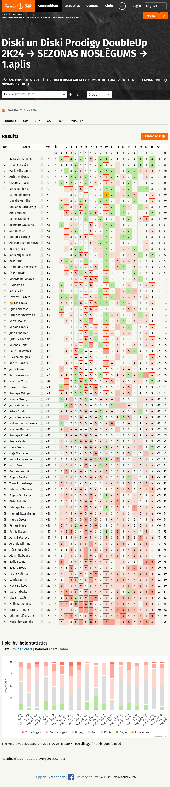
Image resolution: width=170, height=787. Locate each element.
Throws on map (155, 136)
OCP (49, 121)
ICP (61, 121)
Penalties (76, 121)
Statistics (72, 6)
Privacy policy (87, 777)
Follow (151, 15)
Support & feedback (49, 777)
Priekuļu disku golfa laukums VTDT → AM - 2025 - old (90, 80)
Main (4, 14)
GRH (37, 121)
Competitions (48, 6)
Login (137, 6)
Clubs (109, 6)
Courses (92, 6)
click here (30, 110)
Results (10, 121)
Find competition (21, 14)
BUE (25, 121)
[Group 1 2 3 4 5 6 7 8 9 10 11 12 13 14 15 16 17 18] (99, 94)
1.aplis (16, 64)
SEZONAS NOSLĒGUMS (86, 53)
